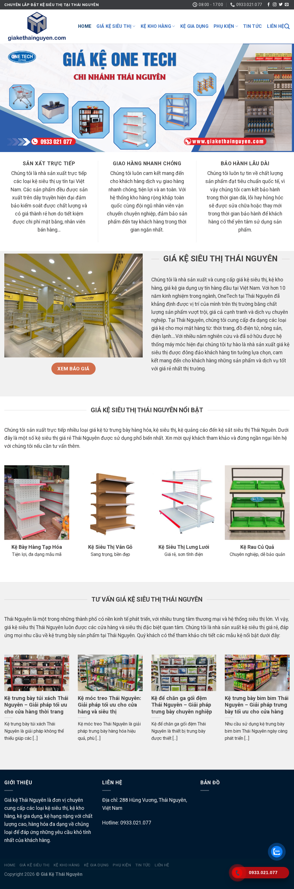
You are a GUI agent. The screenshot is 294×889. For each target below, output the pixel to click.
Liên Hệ (275, 26)
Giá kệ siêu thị (113, 26)
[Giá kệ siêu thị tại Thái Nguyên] (36, 26)
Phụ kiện (224, 26)
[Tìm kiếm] (287, 26)
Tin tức (252, 26)
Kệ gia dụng (194, 26)
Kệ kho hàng (156, 26)
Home (84, 26)
